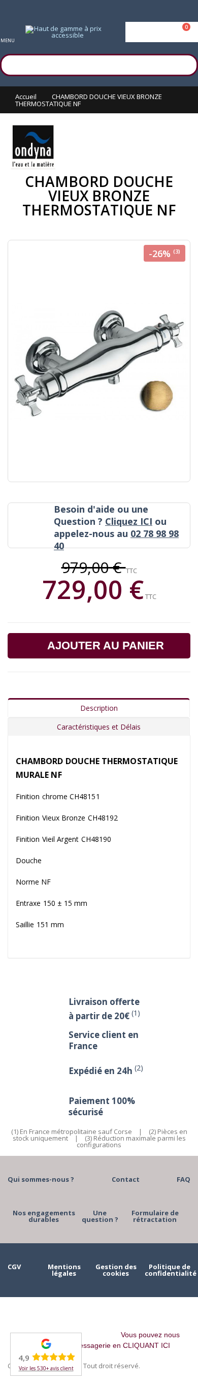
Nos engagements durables (44, 1216)
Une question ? (100, 1216)
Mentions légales (64, 1270)
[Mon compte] (162, 32)
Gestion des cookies (116, 1270)
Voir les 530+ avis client (46, 1368)
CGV (14, 1266)
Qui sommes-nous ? (41, 1179)
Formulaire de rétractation (155, 1216)
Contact (126, 1179)
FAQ (183, 1179)
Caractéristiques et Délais (99, 727)
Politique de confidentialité (170, 1270)
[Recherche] (185, 63)
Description (99, 708)
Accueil (26, 96)
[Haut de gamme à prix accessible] (63, 32)
